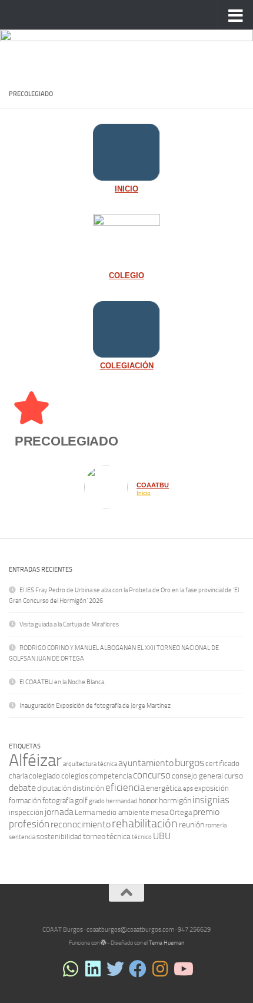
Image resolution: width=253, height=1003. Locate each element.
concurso (152, 775)
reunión (191, 825)
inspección (26, 812)
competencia (110, 775)
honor (148, 801)
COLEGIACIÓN (127, 366)
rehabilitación (145, 823)
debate (22, 787)
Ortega (180, 812)
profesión (29, 824)
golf (81, 801)
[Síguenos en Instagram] (160, 969)
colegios (74, 775)
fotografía (58, 800)
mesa (159, 812)
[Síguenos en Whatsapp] (70, 969)
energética (164, 788)
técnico (142, 837)
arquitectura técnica (90, 764)
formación (25, 800)
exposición (211, 788)
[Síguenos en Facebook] (138, 969)
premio (206, 811)
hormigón (175, 801)
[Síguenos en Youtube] (182, 969)
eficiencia (125, 787)
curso (233, 776)
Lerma (85, 812)
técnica (118, 837)
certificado (222, 763)
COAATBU (153, 485)
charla (18, 775)
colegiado (44, 775)
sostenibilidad (59, 836)
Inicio (144, 493)
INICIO (126, 189)
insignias (210, 800)
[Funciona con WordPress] (103, 943)
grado (97, 801)
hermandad (121, 801)
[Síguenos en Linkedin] (93, 969)
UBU (162, 836)
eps (188, 789)
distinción (88, 788)
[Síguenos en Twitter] (115, 969)
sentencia (22, 837)
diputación (54, 788)
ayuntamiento (146, 762)
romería (216, 825)
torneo (94, 837)
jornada (59, 811)
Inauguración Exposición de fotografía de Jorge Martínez (95, 706)
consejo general (197, 775)
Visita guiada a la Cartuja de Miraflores (69, 624)
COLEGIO (126, 276)
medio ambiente (122, 812)
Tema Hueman (166, 942)
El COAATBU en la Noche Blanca (61, 682)
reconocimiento (81, 824)
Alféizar (35, 760)
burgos (189, 762)
